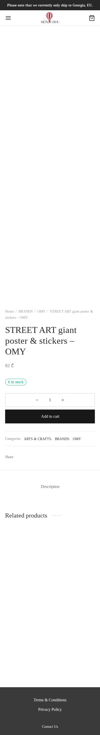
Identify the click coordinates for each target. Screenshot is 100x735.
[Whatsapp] (39, 456)
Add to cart (50, 416)
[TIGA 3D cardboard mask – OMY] (73, 565)
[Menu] (8, 18)
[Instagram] (56, 719)
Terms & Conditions (50, 700)
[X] (29, 456)
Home (9, 311)
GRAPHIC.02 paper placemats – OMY (22, 664)
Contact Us (50, 727)
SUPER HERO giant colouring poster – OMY (72, 669)
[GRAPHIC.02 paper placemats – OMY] (26, 636)
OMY (41, 311)
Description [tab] (50, 486)
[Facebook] (20, 456)
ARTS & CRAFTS (37, 439)
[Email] (48, 456)
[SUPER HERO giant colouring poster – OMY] (73, 638)
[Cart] (92, 18)
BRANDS (25, 311)
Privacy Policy (50, 709)
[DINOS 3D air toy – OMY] (26, 565)
